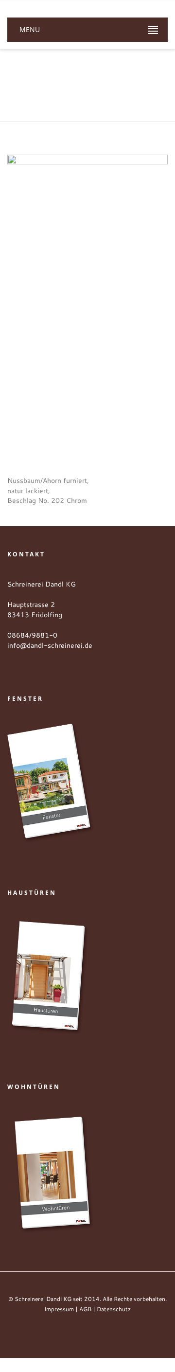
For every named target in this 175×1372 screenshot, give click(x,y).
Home (63, 87)
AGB (85, 1309)
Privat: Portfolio (106, 87)
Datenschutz (114, 1309)
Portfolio (154, 87)
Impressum (59, 1309)
